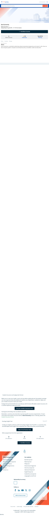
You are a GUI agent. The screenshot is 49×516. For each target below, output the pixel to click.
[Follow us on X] (26, 490)
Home (2, 41)
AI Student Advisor (7, 463)
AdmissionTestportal (29, 470)
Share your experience (12, 383)
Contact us (5, 470)
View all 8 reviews (6, 356)
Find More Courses (25, 31)
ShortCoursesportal (29, 468)
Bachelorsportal (28, 459)
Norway (10, 41)
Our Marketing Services (8, 465)
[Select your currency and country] (15, 482)
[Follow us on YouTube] (22, 490)
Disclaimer (36, 506)
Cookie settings (19, 506)
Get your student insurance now (24, 408)
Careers (5, 468)
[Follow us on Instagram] (29, 490)
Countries (6, 41)
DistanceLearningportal (30, 465)
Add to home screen (20, 495)
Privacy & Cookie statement (28, 506)
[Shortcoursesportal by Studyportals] (5, 2)
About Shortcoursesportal (9, 461)
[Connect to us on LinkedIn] (18, 490)
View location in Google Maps (10, 330)
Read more (3, 174)
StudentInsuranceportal (30, 474)
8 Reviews (24, 37)
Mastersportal (27, 461)
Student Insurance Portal (8, 417)
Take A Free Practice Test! (24, 429)
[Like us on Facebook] (15, 490)
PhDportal (26, 463)
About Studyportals (7, 459)
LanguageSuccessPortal (30, 476)
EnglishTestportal (28, 472)
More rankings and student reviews (9, 176)
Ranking (40, 37)
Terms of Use (13, 506)
